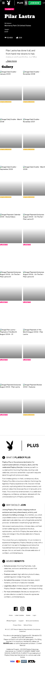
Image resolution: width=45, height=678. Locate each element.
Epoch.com (14, 639)
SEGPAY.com (8, 643)
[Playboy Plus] (15, 3)
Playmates (9, 9)
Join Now (34, 3)
